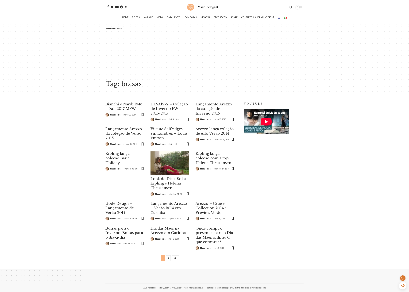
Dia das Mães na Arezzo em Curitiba (168, 230)
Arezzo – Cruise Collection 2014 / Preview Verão (211, 208)
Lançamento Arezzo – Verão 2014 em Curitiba (168, 208)
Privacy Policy (188, 287)
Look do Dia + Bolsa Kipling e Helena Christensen (168, 183)
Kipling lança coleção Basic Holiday (117, 158)
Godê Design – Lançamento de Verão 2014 (119, 208)
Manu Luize (115, 115)
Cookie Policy (198, 287)
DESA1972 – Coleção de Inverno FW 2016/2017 (169, 108)
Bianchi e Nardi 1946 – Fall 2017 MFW (124, 106)
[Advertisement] (204, 54)
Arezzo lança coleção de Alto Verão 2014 (215, 131)
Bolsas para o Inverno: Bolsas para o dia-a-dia (124, 233)
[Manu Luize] (204, 7)
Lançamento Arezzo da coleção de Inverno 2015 (214, 108)
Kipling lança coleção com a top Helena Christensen (213, 158)
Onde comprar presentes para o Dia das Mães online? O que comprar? (214, 235)
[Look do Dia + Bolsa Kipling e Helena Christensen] (169, 163)
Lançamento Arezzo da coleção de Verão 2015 (123, 133)
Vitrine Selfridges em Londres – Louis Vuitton (168, 133)
